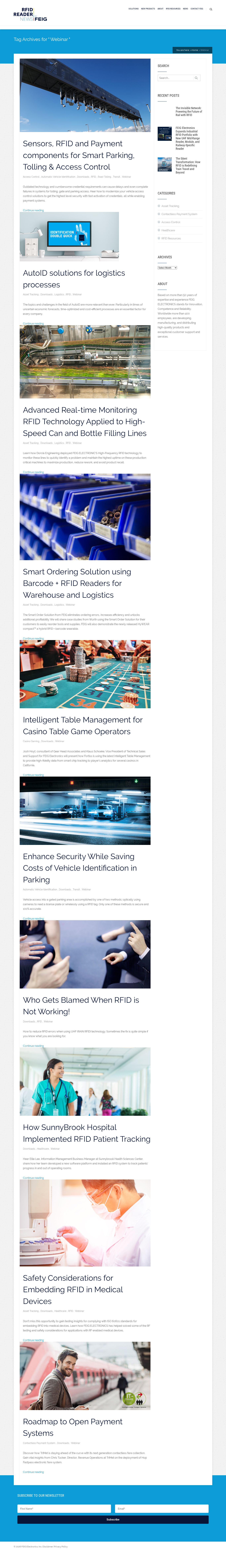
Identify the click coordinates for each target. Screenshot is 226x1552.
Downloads (83, 176)
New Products (148, 8)
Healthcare (43, 1148)
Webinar (126, 176)
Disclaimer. (48, 1546)
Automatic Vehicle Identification (58, 176)
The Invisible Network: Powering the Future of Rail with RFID (189, 111)
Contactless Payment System (39, 1443)
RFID (94, 176)
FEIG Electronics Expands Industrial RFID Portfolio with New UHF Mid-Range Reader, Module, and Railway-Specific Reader (188, 138)
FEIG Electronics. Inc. (32, 1546)
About (160, 8)
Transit (117, 176)
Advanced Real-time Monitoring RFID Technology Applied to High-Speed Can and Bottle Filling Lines (85, 421)
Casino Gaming (31, 741)
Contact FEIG (197, 8)
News (185, 8)
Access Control (31, 176)
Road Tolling (105, 176)
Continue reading (33, 210)
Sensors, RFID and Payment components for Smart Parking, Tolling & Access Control (79, 155)
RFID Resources (173, 8)
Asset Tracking (31, 294)
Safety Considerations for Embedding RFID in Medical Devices (73, 1289)
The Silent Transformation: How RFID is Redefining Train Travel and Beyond (188, 165)
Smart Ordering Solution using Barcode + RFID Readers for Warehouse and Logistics (77, 583)
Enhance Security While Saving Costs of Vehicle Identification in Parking (80, 868)
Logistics (59, 294)
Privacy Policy (61, 1546)
